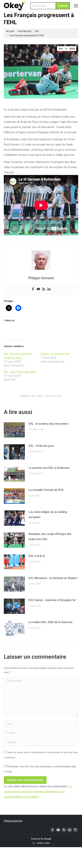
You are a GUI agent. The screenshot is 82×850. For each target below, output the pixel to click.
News (40, 396)
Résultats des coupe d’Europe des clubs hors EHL (50, 536)
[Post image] (14, 430)
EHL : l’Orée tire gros (41, 446)
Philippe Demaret (13, 820)
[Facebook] (33, 289)
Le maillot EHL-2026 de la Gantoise (50, 622)
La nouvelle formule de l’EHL (46, 490)
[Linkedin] (49, 289)
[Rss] (43, 289)
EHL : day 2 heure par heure (20, 372)
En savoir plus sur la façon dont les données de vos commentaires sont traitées (38, 791)
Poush (47, 839)
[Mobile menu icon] (76, 5)
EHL (34, 396)
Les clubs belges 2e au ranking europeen (48, 514)
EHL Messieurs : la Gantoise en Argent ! (53, 578)
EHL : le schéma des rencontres (48, 423)
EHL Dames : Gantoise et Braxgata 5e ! (53, 600)
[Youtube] (38, 289)
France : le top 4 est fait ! (55, 354)
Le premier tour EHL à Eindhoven (49, 468)
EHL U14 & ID (37, 556)
